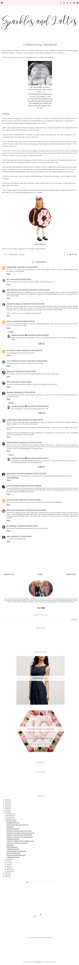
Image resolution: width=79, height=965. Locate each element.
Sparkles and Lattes (18, 335)
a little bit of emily (12, 500)
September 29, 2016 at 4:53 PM (27, 526)
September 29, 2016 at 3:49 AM (20, 279)
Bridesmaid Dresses (40, 678)
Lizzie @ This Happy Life (15, 304)
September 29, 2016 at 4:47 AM (34, 304)
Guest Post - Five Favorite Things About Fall (19, 835)
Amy (8, 279)
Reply (8, 274)
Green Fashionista (13, 478)
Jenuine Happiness (13, 486)
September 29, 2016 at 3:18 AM (27, 267)
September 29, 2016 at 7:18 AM (25, 371)
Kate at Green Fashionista (15, 473)
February (9, 869)
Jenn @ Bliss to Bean (14, 350)
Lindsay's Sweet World (14, 420)
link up (22, 254)
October (9, 817)
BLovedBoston (12, 526)
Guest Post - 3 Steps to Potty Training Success (19, 837)
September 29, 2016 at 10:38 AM (31, 486)
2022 (6, 801)
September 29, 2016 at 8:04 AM (24, 392)
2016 (6, 812)
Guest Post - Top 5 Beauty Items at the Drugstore (20, 833)
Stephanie (10, 392)
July (8, 861)
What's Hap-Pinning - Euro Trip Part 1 (17, 824)
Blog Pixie (37, 961)
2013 (6, 876)
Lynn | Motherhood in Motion (16, 361)
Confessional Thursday (12, 822)
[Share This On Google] (75, 254)
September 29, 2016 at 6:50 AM (31, 350)
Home (40, 574)
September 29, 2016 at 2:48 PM (38, 335)
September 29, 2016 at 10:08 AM (31, 442)
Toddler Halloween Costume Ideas (16, 851)
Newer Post (9, 574)
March (9, 868)
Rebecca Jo (10, 371)
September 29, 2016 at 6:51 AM (37, 361)
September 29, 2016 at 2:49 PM (37, 458)
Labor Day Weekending (13, 853)
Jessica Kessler (11, 267)
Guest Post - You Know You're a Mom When (19, 831)
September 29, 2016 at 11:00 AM (30, 500)
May (8, 864)
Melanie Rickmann (13, 442)
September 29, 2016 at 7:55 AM (21, 382)
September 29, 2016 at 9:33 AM (32, 420)
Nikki (8, 536)
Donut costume (40, 244)
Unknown (10, 321)
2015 (6, 873)
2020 (6, 805)
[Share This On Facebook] (68, 254)
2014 (6, 874)
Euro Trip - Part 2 (11, 820)
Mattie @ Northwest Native (16, 510)
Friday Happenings (11, 847)
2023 (6, 800)
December (10, 813)
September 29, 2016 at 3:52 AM (39, 290)
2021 (6, 803)
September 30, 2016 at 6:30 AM (20, 536)
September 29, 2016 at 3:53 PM (36, 510)
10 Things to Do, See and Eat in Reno (40, 729)
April (8, 866)
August (9, 859)
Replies (11, 332)
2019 (6, 807)
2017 (6, 810)
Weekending (10, 826)
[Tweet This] (70, 254)
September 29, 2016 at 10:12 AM (35, 473)
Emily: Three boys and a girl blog (17, 290)
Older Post (71, 574)
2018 (6, 808)
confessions (13, 254)
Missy (8, 382)
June (8, 862)
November (10, 815)
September (10, 819)
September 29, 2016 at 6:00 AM (24, 321)
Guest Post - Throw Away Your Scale (16, 843)
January (9, 871)
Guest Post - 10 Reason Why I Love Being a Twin (20, 841)
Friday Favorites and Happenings (16, 855)
